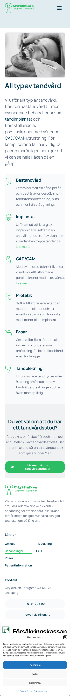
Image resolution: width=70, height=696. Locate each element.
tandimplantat (18, 119)
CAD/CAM (14, 138)
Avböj (35, 673)
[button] (65, 637)
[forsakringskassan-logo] (34, 628)
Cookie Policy (26, 691)
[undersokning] (21, 486)
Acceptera (35, 665)
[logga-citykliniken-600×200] (19, 5)
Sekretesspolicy (41, 691)
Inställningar (35, 682)
